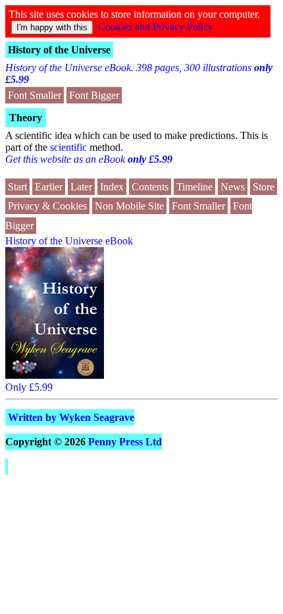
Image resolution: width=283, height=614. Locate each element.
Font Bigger (94, 95)
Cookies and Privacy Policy (155, 26)
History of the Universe (59, 49)
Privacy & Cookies (47, 205)
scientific (68, 147)
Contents (150, 186)
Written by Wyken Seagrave (71, 417)
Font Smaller (34, 95)
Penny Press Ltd (125, 441)
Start (17, 186)
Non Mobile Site (129, 205)
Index (112, 186)
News (232, 186)
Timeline (194, 186)
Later (81, 186)
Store (263, 186)
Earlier (49, 186)
